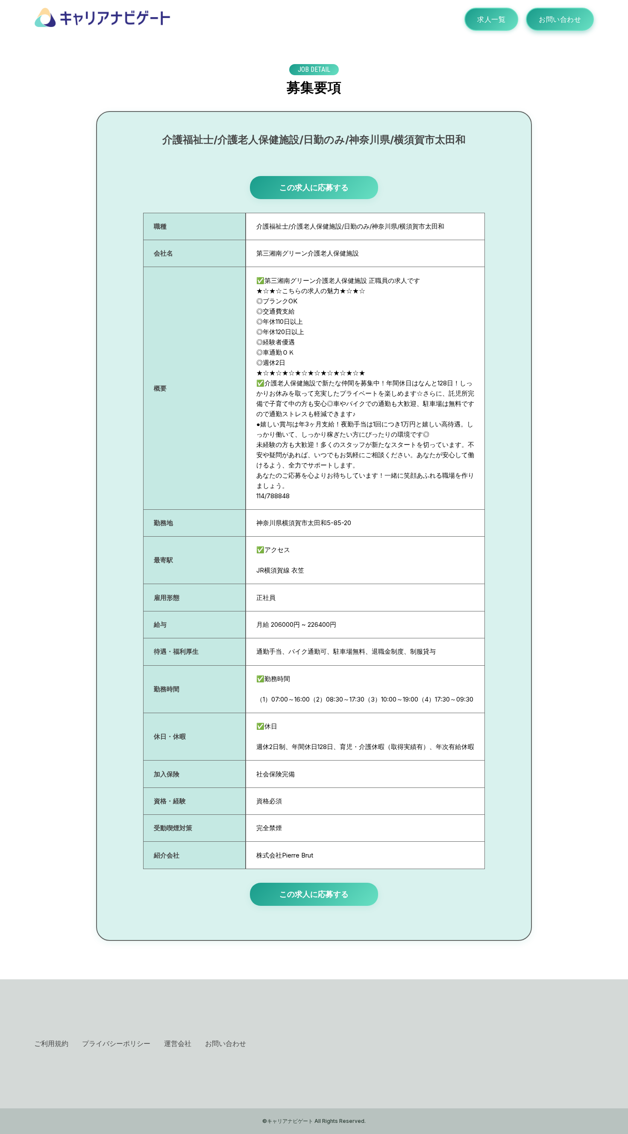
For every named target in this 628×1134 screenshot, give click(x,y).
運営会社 (177, 1043)
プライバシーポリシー (116, 1043)
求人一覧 (491, 19)
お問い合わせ (560, 19)
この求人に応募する (314, 187)
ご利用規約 (51, 1043)
